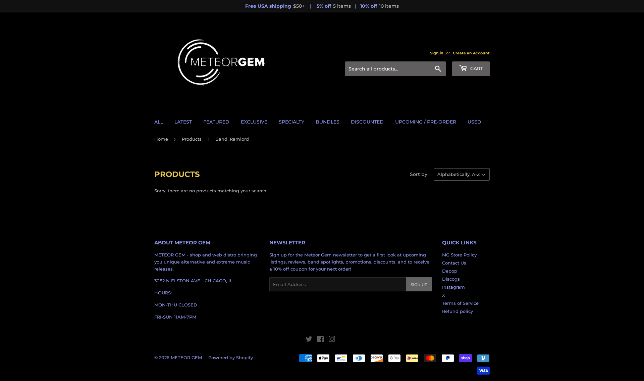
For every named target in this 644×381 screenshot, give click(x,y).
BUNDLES (327, 122)
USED (474, 122)
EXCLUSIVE (254, 122)
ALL (158, 122)
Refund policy (457, 311)
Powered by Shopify (230, 357)
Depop (449, 271)
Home (161, 139)
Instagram (453, 287)
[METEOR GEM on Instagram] (332, 340)
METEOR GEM (186, 357)
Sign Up (419, 284)
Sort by (418, 174)
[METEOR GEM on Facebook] (320, 340)
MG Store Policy (459, 254)
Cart (476, 68)
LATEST (183, 122)
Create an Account (471, 53)
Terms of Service (460, 303)
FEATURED (216, 122)
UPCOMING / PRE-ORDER (425, 122)
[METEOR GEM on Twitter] (309, 340)
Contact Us (454, 263)
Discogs (451, 279)
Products (192, 139)
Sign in (436, 53)
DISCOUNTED (367, 122)
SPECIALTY (291, 122)
